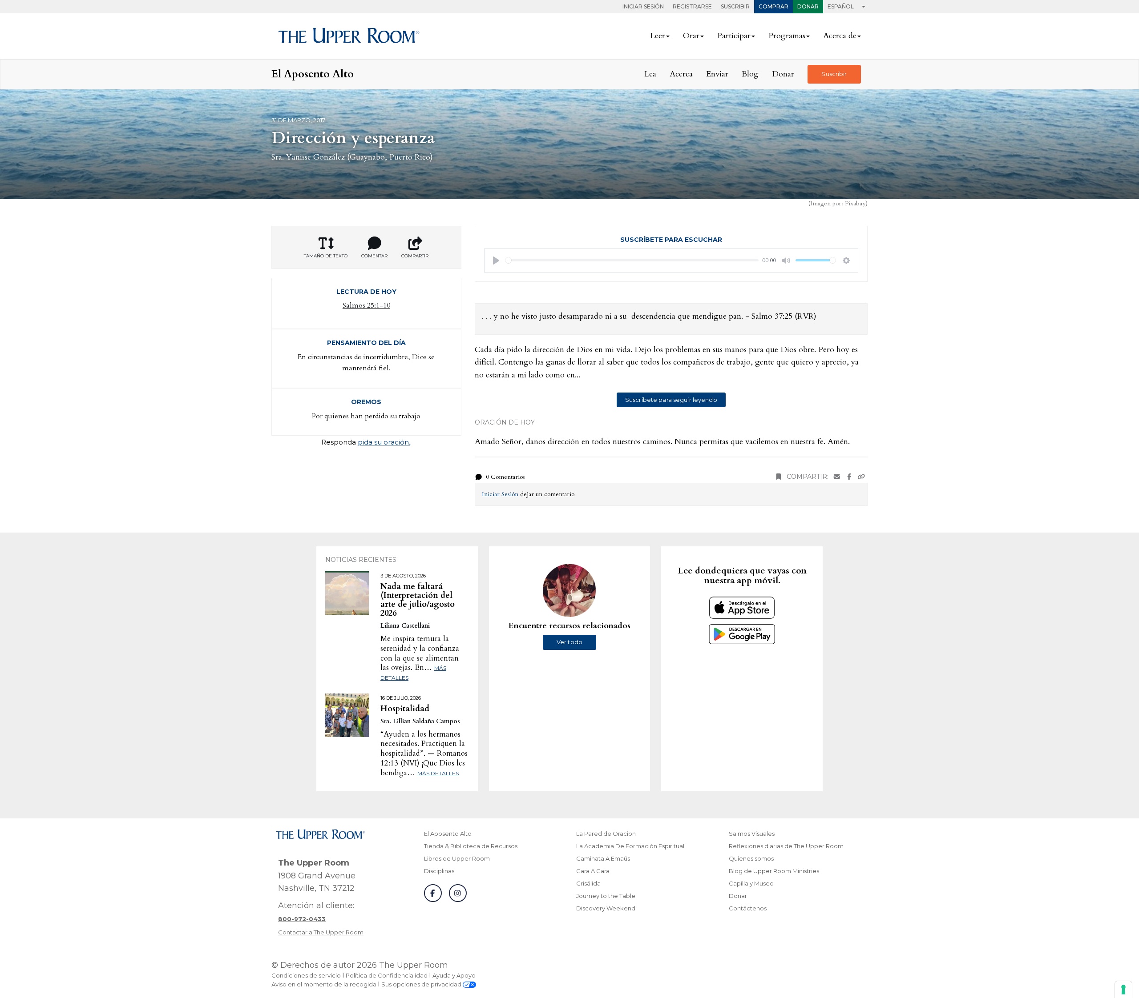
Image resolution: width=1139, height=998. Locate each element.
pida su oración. (384, 442)
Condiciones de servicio (306, 975)
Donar (808, 6)
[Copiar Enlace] (861, 477)
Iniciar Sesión (643, 6)
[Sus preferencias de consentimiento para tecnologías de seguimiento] (1123, 989)
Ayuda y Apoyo (454, 975)
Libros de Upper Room (457, 858)
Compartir (414, 256)
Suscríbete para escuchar (671, 240)
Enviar (717, 74)
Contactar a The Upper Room (321, 932)
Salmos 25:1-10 (366, 305)
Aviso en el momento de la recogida (323, 984)
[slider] (632, 260)
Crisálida (588, 883)
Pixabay (855, 203)
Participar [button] (734, 35)
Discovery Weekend (605, 908)
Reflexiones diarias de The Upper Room (786, 846)
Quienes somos (751, 858)
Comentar (374, 256)
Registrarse (692, 6)
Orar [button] (691, 35)
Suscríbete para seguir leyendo (671, 399)
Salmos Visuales (752, 833)
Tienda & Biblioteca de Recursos (470, 846)
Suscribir (735, 6)
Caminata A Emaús (603, 858)
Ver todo (569, 641)
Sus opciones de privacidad (422, 984)
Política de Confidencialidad (387, 975)
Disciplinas (439, 870)
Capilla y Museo (751, 883)
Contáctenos (748, 908)
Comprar (773, 6)
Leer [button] (657, 35)
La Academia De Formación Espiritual (630, 846)
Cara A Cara (593, 870)
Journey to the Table (605, 895)
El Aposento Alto (448, 833)
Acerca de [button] (839, 35)
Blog (750, 74)
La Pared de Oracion (606, 833)
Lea (650, 74)
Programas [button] (786, 35)
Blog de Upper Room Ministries (774, 870)
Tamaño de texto (325, 256)
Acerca (681, 74)
